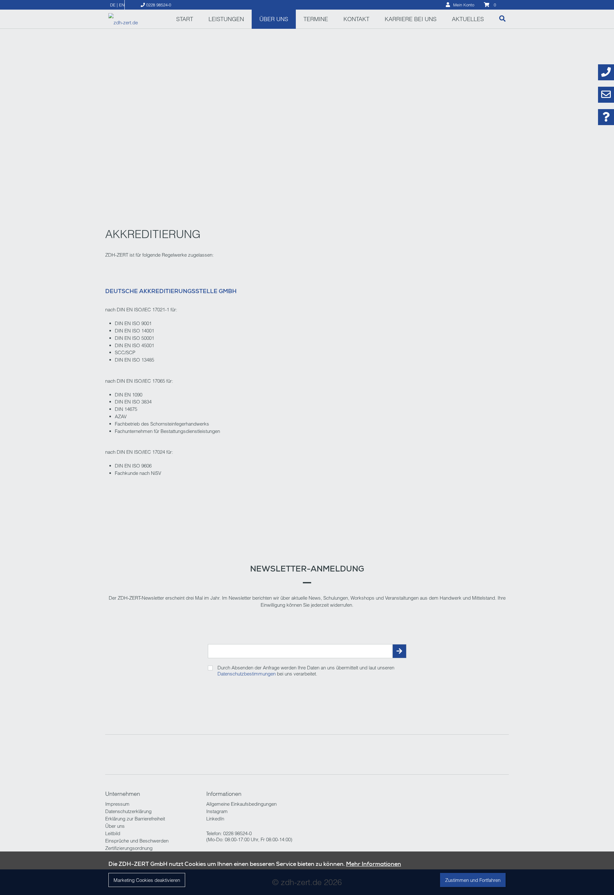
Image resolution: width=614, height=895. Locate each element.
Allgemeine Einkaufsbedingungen (241, 804)
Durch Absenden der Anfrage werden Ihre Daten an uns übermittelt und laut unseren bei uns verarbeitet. (305, 671)
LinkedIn (215, 819)
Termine (315, 19)
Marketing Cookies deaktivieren (147, 880)
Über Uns (273, 19)
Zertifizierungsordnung (129, 848)
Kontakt (356, 19)
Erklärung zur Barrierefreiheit (135, 819)
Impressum (117, 804)
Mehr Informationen (373, 863)
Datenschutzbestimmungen (246, 674)
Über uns (115, 826)
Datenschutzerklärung (128, 811)
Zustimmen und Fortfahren (472, 880)
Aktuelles (468, 19)
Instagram (217, 811)
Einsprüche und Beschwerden (137, 841)
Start (184, 19)
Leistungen (226, 19)
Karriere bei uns (411, 19)
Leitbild (112, 833)
